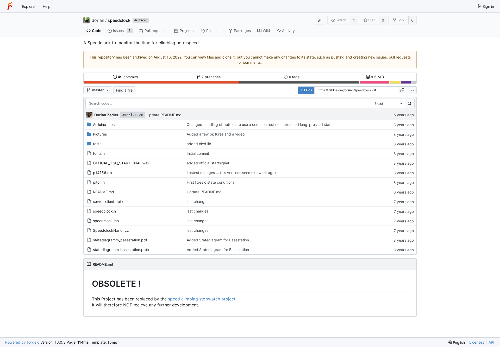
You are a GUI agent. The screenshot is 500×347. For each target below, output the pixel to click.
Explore (28, 6)
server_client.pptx (108, 201)
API (491, 342)
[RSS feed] (320, 20)
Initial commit (198, 153)
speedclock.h (104, 211)
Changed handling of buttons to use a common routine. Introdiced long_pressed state (260, 124)
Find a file (124, 90)
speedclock (119, 20)
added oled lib (199, 144)
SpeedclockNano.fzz (111, 230)
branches (211, 77)
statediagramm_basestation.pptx (121, 249)
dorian (98, 20)
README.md (103, 192)
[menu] (412, 90)
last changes (197, 201)
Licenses (476, 342)
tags (294, 77)
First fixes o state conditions (210, 182)
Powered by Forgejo (22, 342)
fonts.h (99, 153)
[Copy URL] (402, 90)
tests (97, 144)
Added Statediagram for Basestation (218, 240)
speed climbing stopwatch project (201, 298)
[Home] (10, 6)
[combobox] (388, 103)
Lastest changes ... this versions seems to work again (232, 172)
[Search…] (410, 103)
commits (128, 77)
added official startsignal (208, 163)
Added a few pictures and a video (216, 134)
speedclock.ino (106, 221)
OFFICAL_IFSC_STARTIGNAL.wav (121, 163)
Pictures (100, 134)
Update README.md (164, 115)
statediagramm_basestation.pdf (120, 240)
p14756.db (102, 172)
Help (47, 6)
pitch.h (99, 182)
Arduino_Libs (104, 124)
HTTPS (306, 90)
